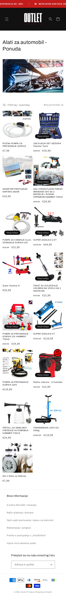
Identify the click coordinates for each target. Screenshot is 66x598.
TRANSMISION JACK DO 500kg (46, 429)
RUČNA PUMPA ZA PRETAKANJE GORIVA (14, 144)
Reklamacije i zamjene (19, 527)
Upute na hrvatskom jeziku (21, 543)
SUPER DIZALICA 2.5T (45, 240)
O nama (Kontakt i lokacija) (21, 504)
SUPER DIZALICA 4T (44, 334)
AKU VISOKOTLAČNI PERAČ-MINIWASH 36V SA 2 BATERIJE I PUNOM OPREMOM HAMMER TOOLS (48, 193)
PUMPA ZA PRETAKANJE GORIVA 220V (15, 383)
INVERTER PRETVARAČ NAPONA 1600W (15, 190)
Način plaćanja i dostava (20, 512)
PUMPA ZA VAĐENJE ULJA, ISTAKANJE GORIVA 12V (17, 241)
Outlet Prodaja (27, 592)
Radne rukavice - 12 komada (47, 382)
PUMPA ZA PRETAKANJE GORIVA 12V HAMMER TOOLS (15, 336)
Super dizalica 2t (11, 285)
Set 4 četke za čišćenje (14, 476)
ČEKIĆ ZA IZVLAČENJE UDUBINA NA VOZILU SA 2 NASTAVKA (47, 288)
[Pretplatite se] (51, 565)
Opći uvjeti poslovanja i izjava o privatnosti (30, 520)
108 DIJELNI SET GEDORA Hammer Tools (47, 144)
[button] (6, 19)
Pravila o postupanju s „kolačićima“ (26, 535)
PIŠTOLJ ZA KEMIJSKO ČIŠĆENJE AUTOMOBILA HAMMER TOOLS (15, 430)
